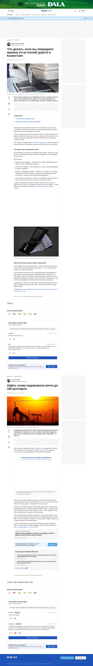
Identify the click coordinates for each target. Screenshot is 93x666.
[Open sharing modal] (9, 109)
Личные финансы (52, 14)
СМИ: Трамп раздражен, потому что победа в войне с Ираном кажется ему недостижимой (35, 534)
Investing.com (18, 452)
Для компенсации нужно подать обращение (28, 121)
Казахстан (10, 303)
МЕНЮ (11, 10)
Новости (18, 14)
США (15, 582)
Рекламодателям (80, 657)
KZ (75, 10)
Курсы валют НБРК (25, 14)
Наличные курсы (36, 14)
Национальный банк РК (23, 582)
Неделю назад (40, 448)
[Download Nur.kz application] (46, 4)
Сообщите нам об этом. (36, 296)
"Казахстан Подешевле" (39, 142)
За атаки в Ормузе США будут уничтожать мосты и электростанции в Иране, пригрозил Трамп (36, 562)
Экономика (43, 14)
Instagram (52, 366)
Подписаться (52, 544)
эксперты (42, 502)
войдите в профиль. (50, 328)
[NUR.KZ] (46, 11)
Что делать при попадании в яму (25, 118)
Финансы (9, 14)
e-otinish (44, 268)
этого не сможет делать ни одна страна (26, 527)
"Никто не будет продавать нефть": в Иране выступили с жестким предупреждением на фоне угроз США (37, 555)
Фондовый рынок (17, 376)
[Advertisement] (46, 29)
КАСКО (56, 136)
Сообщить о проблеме (67, 657)
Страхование (16, 40)
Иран (31, 582)
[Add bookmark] (9, 114)
